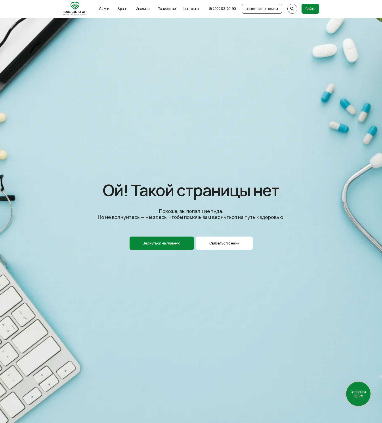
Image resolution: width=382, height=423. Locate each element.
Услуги (104, 8)
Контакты (191, 8)
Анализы (143, 8)
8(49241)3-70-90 (222, 8)
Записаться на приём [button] (262, 9)
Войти (310, 8)
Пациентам (167, 8)
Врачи (123, 8)
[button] (224, 243)
